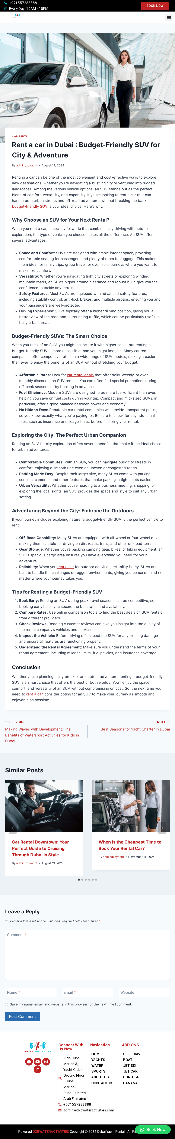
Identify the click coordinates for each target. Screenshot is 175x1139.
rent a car (65, 567)
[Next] (162, 828)
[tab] (79, 880)
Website (127, 992)
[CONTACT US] (104, 1083)
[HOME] (104, 1054)
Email (70, 992)
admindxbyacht (26, 165)
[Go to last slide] (13, 828)
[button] (168, 17)
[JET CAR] (136, 1071)
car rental (20, 136)
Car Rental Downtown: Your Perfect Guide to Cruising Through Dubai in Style (40, 848)
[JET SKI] (136, 1065)
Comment (17, 935)
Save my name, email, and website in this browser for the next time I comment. (71, 1004)
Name (13, 992)
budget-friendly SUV (30, 206)
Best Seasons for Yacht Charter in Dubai (135, 726)
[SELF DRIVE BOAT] (136, 1057)
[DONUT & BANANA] (136, 1080)
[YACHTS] (104, 1060)
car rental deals (80, 375)
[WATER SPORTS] (104, 1068)
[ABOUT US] (104, 1077)
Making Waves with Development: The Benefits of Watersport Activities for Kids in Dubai (42, 731)
